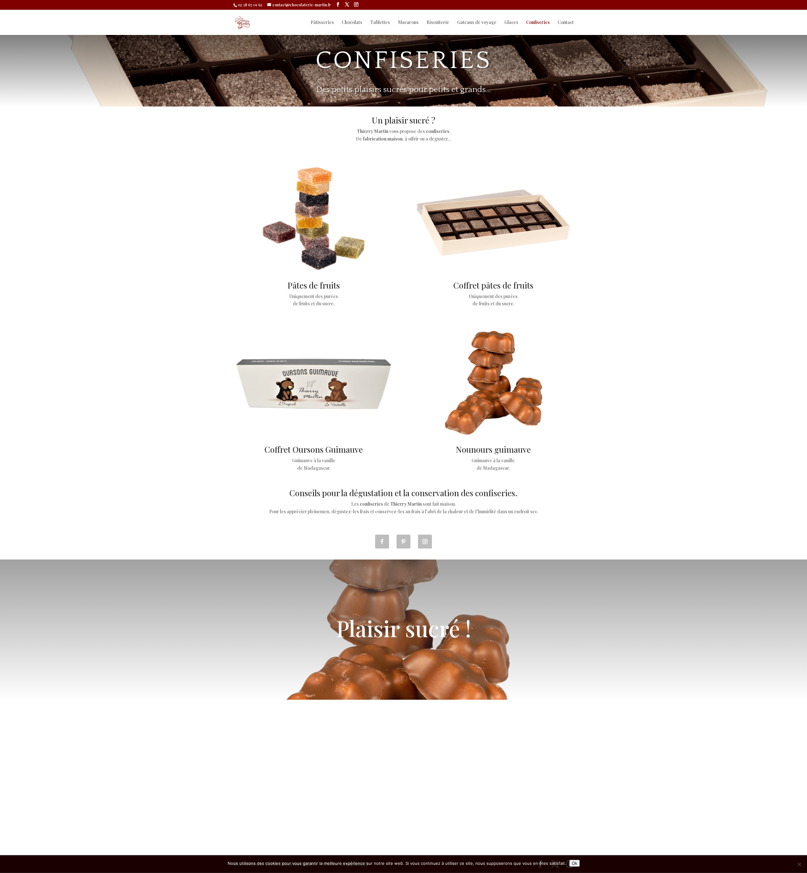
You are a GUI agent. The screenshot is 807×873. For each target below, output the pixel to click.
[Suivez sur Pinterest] (403, 541)
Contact (566, 22)
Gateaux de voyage (476, 22)
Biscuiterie (438, 22)
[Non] (799, 864)
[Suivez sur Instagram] (425, 541)
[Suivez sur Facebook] (382, 541)
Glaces (511, 22)
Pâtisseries (322, 22)
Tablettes (380, 22)
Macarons (408, 22)
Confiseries (538, 22)
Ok (574, 863)
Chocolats (352, 22)
